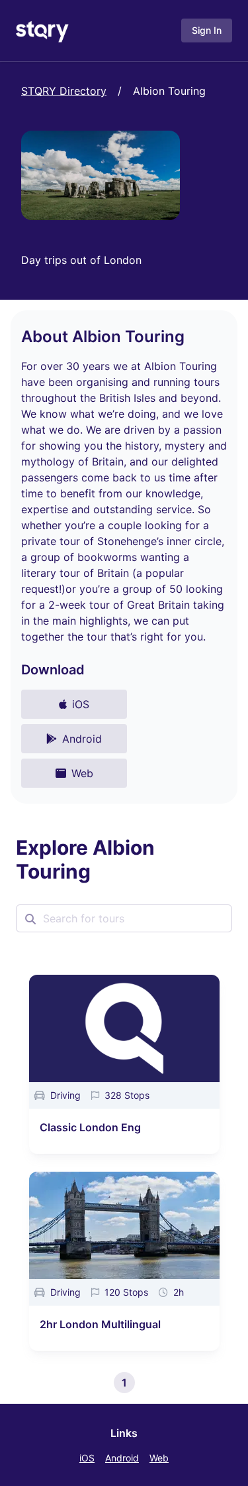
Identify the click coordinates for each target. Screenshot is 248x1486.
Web (159, 1457)
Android (122, 1457)
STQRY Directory (63, 90)
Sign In (207, 30)
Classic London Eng (90, 1127)
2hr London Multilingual (100, 1324)
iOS (87, 1457)
